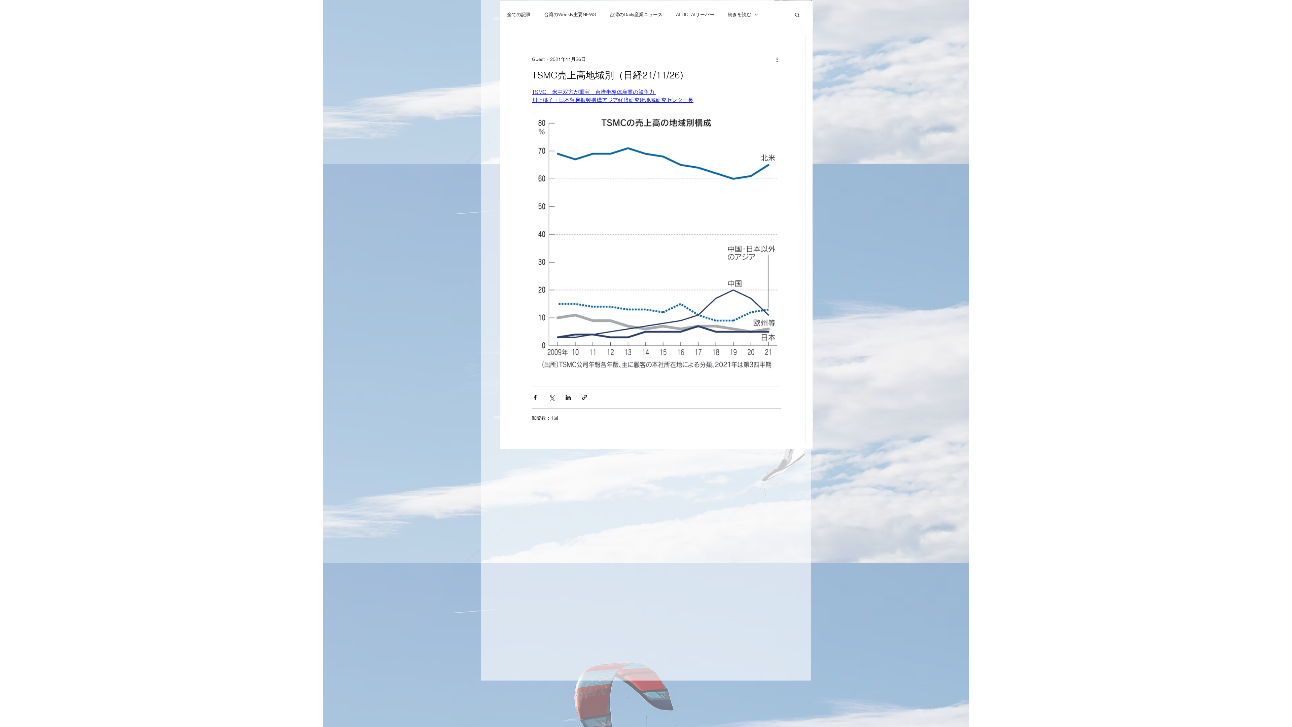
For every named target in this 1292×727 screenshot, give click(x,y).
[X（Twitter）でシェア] (551, 397)
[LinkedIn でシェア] (568, 397)
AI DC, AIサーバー (695, 14)
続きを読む (739, 14)
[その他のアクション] (777, 59)
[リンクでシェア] (584, 397)
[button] (797, 14)
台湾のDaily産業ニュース (636, 14)
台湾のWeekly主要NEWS (570, 14)
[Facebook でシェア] (535, 397)
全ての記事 (519, 14)
